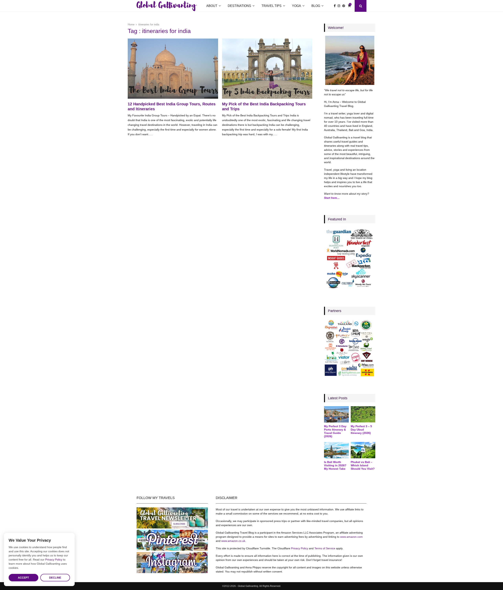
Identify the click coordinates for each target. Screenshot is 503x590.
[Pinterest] (344, 6)
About (211, 5)
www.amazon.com (351, 536)
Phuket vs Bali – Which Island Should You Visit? (363, 465)
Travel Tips (272, 5)
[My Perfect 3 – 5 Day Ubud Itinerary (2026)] (363, 414)
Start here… (332, 197)
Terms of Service (324, 548)
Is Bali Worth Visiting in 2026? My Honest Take (335, 465)
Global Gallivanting (166, 6)
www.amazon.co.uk (233, 540)
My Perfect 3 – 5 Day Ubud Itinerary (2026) (361, 429)
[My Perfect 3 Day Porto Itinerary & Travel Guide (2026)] (336, 414)
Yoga (296, 5)
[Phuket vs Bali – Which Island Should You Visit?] (363, 450)
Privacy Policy (299, 548)
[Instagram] (340, 6)
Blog (315, 5)
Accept (23, 577)
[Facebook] (336, 6)
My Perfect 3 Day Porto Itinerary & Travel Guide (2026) (335, 431)
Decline (55, 577)
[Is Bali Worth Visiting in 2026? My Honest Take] (336, 450)
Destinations (239, 5)
